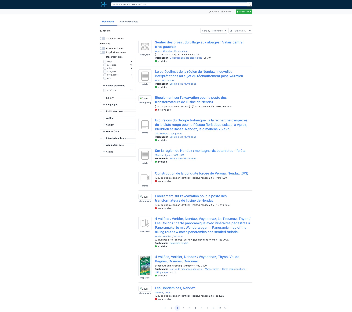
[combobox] (179, 4)
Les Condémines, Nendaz (175, 288)
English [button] (227, 11)
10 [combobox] (220, 308)
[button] (244, 11)
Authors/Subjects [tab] (128, 21)
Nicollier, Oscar (163, 292)
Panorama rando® (179, 243)
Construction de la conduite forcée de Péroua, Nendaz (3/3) (201, 173)
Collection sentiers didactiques (186, 57)
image (109, 61)
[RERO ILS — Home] (104, 4)
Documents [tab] (108, 21)
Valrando (178, 236)
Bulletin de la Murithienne (183, 83)
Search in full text (115, 38)
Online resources (115, 48)
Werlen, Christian (163, 51)
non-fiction (111, 90)
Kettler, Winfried (163, 236)
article (109, 68)
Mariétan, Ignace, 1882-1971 (169, 155)
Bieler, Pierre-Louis (164, 80)
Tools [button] (214, 11)
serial (109, 78)
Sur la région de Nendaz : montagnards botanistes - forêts (200, 151)
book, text (111, 71)
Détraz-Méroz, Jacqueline (168, 133)
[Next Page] (207, 308)
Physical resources (116, 52)
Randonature (181, 51)
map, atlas (111, 65)
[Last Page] (213, 308)
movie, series (112, 75)
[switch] (102, 38)
